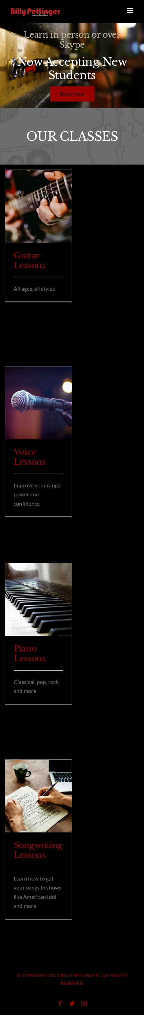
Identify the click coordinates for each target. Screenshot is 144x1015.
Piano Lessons (29, 653)
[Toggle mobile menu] (130, 10)
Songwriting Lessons (38, 850)
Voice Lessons (29, 457)
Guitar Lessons (29, 260)
